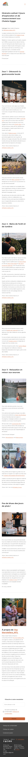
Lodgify (18, 749)
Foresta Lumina (13, 341)
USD (12, 739)
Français (5, 739)
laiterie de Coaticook (12, 330)
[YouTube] (6, 741)
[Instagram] (7, 741)
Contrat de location (8, 733)
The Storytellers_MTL (18, 637)
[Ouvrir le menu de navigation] (25, 4)
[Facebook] (4, 741)
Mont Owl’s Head (12, 263)
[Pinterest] (11, 741)
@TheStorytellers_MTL (9, 30)
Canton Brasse (22, 346)
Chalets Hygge (20, 35)
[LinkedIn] (9, 741)
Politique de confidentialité (10, 725)
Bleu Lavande (15, 179)
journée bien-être (16, 423)
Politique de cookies (8, 729)
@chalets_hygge (17, 487)
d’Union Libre (17, 124)
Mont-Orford (22, 261)
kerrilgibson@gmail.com (8, 753)
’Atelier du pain (12, 133)
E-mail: (5, 751)
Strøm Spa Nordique (20, 415)
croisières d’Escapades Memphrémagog (14, 475)
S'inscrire (14, 718)
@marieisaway (9, 437)
